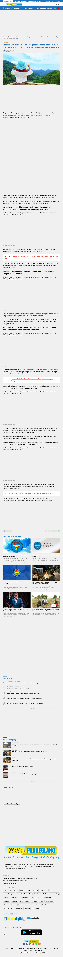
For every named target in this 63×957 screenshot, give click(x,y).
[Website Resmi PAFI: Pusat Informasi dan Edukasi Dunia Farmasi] (46, 545)
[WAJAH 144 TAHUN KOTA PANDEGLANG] (5, 768)
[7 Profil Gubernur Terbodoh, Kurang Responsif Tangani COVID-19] (17, 600)
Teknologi (27, 908)
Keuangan (14, 901)
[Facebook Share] (46, 531)
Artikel (5, 890)
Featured (10, 37)
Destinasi (35, 890)
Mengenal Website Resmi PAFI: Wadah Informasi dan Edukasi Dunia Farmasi (16, 555)
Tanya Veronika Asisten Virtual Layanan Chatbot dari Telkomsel (24, 693)
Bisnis (28, 890)
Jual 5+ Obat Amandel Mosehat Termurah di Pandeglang (22, 683)
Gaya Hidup (37, 894)
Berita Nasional (14, 890)
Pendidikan (21, 905)
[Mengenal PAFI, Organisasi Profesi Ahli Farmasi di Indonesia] (17, 572)
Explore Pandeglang (9, 894)
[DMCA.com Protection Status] (33, 917)
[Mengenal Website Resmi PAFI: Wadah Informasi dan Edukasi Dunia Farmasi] (17, 545)
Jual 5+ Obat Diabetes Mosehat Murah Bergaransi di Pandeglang (24, 698)
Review (38, 905)
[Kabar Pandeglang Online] (13, 4)
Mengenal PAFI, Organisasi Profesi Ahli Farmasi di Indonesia (16, 582)
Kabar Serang (35, 897)
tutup (4, 934)
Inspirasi (6, 897)
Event (50, 890)
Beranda (5, 37)
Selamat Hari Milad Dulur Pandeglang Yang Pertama (26, 774)
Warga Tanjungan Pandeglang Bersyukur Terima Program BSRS (29, 751)
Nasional (6, 905)
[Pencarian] (59, 4)
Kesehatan (6, 901)
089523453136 (12, 883)
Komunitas (34, 901)
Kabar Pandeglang (10, 50)
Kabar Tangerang (46, 897)
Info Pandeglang (54, 894)
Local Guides (49, 901)
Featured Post (28, 894)
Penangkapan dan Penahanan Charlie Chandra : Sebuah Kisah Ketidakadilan (45, 582)
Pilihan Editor (30, 905)
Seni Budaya (45, 905)
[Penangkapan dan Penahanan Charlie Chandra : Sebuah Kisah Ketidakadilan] (46, 573)
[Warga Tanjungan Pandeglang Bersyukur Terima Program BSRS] (7, 753)
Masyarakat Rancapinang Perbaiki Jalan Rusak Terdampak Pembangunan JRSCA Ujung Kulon (34, 759)
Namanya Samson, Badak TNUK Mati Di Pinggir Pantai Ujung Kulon (25, 703)
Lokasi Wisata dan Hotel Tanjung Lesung (18, 688)
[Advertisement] (31, 22)
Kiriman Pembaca (24, 901)
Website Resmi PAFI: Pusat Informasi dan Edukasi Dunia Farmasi (45, 555)
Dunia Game (43, 890)
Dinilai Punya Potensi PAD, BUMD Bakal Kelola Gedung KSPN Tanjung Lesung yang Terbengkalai (34, 744)
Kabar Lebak (14, 897)
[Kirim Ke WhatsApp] (59, 531)
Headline (45, 894)
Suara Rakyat (18, 908)
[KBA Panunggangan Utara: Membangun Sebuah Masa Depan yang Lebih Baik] (46, 600)
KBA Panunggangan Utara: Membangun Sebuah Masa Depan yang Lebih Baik (45, 610)
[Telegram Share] (55, 531)
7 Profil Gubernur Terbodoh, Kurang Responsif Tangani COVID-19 (15, 610)
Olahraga (13, 905)
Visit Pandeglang (36, 908)
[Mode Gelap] (56, 4)
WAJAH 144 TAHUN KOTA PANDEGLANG (22, 766)
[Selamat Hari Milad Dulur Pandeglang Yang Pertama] (5, 775)
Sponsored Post (8, 908)
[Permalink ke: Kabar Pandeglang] (4, 50)
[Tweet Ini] (49, 531)
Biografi (22, 890)
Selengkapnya (31, 708)
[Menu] (4, 4)
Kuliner (42, 901)
